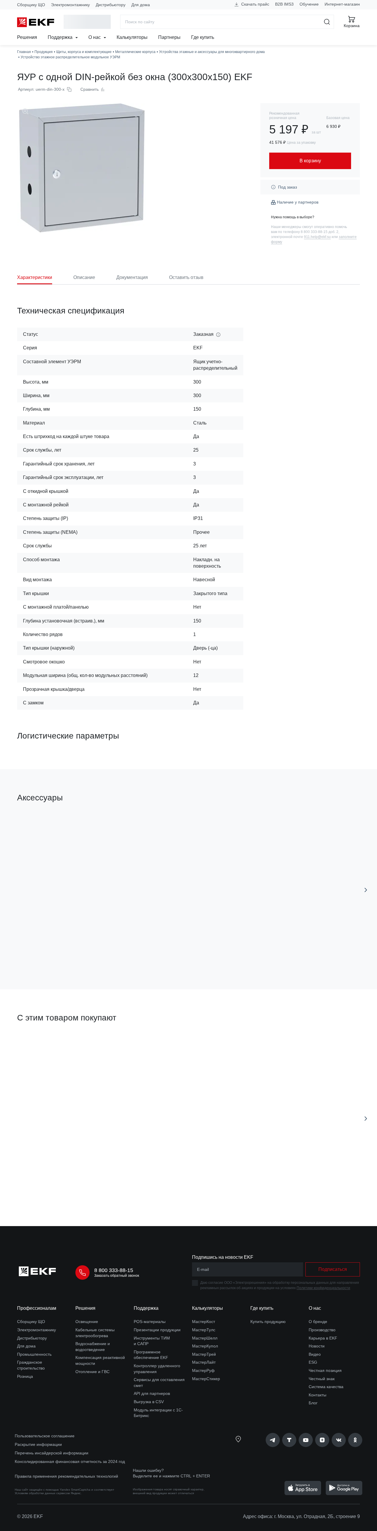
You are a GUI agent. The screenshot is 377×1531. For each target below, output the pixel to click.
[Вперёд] (365, 890)
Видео (315, 1354)
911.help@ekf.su (317, 237)
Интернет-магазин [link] (342, 4)
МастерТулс (203, 1329)
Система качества (326, 1386)
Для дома (140, 4)
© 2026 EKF (30, 1516)
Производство (322, 1329)
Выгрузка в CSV (149, 1401)
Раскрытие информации (38, 1444)
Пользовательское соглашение (45, 1435)
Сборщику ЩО (31, 4)
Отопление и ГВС (92, 1371)
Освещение (86, 1321)
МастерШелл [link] (204, 1338)
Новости (317, 1346)
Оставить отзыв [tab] (186, 277)
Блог (313, 1402)
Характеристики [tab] (34, 277)
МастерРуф (203, 1370)
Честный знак (322, 1378)
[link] (273, 1440)
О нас (95, 37)
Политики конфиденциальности (323, 1288)
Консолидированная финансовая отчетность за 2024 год (70, 1461)
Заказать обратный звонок (116, 1276)
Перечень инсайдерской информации (51, 1453)
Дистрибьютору (110, 4)
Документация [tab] (132, 277)
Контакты (317, 1395)
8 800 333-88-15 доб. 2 (319, 232)
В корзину (51, 951)
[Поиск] (327, 22)
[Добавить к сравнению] (103, 951)
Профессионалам (36, 1308)
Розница (25, 1376)
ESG (313, 1362)
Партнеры (169, 37)
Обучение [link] (309, 4)
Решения (27, 37)
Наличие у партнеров (297, 202)
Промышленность (34, 1354)
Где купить (202, 37)
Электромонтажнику (70, 4)
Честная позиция (325, 1370)
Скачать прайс (254, 4)
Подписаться (260, 951)
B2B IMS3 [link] (284, 4)
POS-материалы (150, 1321)
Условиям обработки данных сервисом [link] (42, 1493)
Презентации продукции (157, 1329)
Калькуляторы (132, 37)
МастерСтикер (206, 1378)
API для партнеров (152, 1393)
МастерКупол (205, 1346)
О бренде (318, 1321)
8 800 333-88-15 (113, 1270)
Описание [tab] (84, 277)
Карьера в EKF (323, 1338)
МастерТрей (204, 1354)
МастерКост (203, 1321)
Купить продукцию (268, 1321)
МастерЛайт (204, 1362)
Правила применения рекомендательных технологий (66, 1476)
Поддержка (61, 37)
